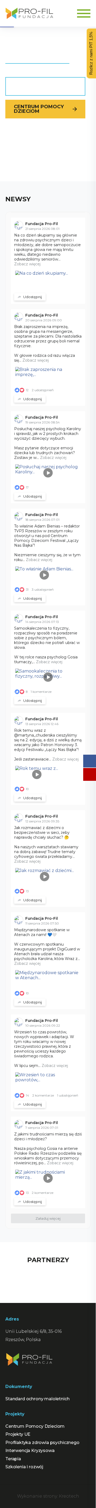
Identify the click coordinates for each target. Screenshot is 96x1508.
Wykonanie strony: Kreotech (48, 1496)
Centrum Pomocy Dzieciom (39, 109)
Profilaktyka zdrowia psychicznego (42, 1442)
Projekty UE (17, 1434)
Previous (8, 1279)
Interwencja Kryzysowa (30, 1450)
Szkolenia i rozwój (24, 1466)
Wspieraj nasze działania (36, 86)
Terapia (13, 1458)
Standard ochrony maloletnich (37, 1398)
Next (87, 1276)
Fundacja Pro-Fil (41, 223)
